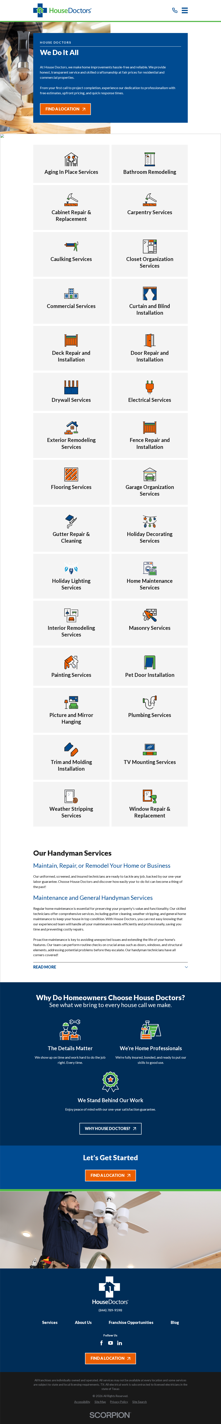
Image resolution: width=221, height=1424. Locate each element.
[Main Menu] (185, 10)
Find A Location (62, 109)
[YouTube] (110, 1343)
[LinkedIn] (119, 1343)
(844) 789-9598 (110, 1310)
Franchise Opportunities (131, 1322)
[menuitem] (82, 1402)
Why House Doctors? (107, 1128)
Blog (175, 1322)
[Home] (62, 10)
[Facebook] (101, 1343)
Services (50, 1322)
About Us (83, 1322)
